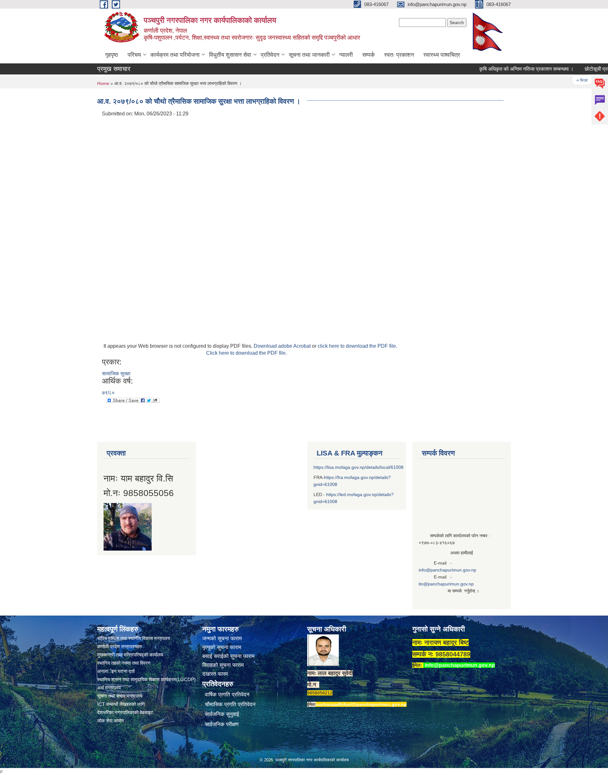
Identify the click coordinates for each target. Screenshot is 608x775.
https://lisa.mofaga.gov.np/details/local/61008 (358, 467)
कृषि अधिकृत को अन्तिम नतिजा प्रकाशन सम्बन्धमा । (512, 69)
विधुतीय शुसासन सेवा (230, 55)
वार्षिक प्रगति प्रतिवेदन (227, 695)
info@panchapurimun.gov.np (447, 569)
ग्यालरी (346, 55)
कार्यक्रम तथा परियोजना (175, 55)
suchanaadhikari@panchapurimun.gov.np (361, 704)
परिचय (134, 55)
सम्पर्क (368, 55)
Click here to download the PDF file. (246, 353)
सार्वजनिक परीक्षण (221, 724)
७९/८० (108, 392)
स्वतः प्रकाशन (399, 55)
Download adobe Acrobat (283, 346)
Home (103, 83)
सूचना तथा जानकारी (309, 55)
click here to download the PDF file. (357, 346)
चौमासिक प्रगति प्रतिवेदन (230, 704)
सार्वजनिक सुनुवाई (222, 714)
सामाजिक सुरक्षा (116, 373)
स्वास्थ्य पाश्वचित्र (441, 55)
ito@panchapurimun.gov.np (446, 583)
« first (567, 79)
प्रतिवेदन (270, 55)
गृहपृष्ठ (111, 55)
